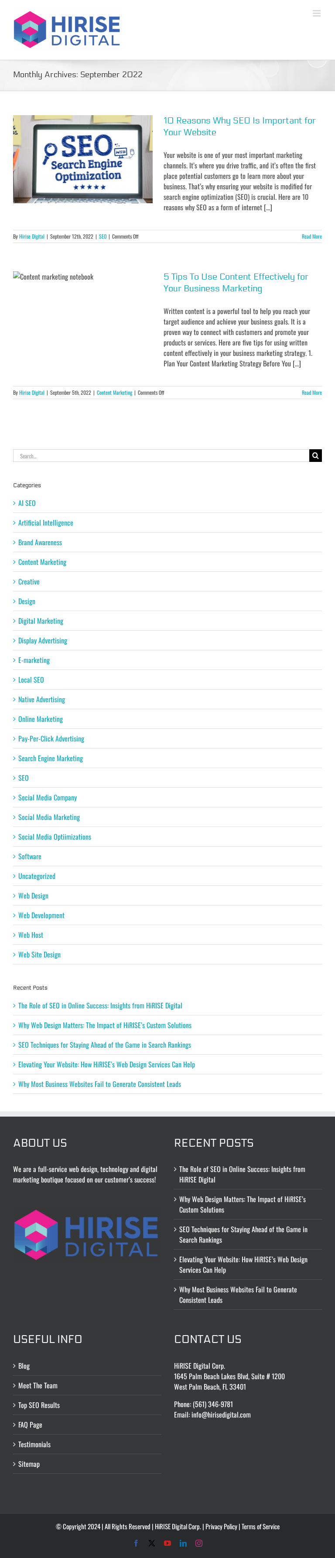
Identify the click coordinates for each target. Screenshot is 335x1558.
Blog (24, 1365)
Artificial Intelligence (45, 522)
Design (26, 601)
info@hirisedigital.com (221, 1414)
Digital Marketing (40, 620)
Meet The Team (38, 1385)
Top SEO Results (39, 1405)
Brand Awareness (40, 542)
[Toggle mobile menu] (317, 13)
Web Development (41, 915)
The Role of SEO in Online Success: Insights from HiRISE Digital (100, 1005)
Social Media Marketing (49, 817)
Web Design (33, 895)
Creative (29, 581)
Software (29, 856)
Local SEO (31, 679)
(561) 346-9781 (213, 1404)
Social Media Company (47, 797)
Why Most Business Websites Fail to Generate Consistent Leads (99, 1084)
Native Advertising (41, 699)
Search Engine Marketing (50, 758)
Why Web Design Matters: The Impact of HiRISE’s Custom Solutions (104, 1025)
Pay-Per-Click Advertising (51, 738)
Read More (312, 236)
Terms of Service (261, 1526)
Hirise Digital (31, 236)
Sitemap (29, 1464)
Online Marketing (40, 719)
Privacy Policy (221, 1526)
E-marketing (34, 660)
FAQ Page (30, 1424)
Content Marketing (114, 392)
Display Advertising (42, 640)
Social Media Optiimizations (54, 836)
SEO (102, 236)
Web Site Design (39, 954)
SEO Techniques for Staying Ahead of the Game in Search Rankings (104, 1044)
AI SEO (27, 503)
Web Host (30, 934)
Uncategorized (36, 876)
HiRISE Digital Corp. (178, 1526)
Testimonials (34, 1444)
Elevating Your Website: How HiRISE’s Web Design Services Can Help (106, 1064)
